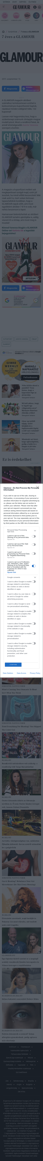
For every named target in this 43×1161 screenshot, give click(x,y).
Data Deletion (8, 673)
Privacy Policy (35, 673)
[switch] (34, 536)
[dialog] (21, 580)
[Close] (38, 488)
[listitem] (21, 530)
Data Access (21, 673)
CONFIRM (13, 664)
